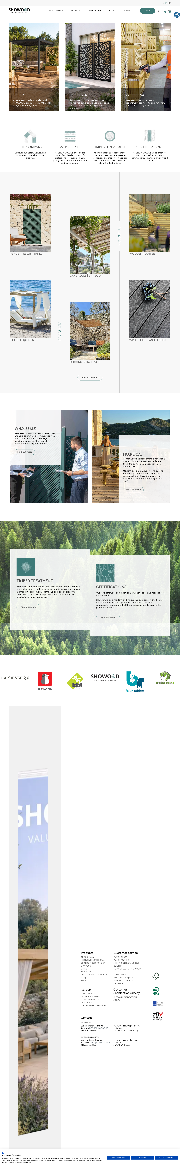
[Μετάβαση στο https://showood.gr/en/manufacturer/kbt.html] (45, 681)
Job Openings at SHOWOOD (94, 1006)
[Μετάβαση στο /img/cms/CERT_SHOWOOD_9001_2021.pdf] (157, 1020)
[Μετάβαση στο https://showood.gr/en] (23, 10)
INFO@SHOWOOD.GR (98, 1028)
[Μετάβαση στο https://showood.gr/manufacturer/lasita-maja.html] (165, 678)
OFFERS (84, 969)
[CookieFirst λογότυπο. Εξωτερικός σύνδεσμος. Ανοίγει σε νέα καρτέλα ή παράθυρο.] (3, 1153)
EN (166, 3)
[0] (163, 9)
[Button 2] (159, 10)
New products (88, 972)
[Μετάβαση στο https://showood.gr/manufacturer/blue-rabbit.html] (105, 681)
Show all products (90, 378)
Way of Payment (121, 960)
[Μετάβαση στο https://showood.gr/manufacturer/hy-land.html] (15, 681)
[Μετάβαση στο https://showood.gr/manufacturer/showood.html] (75, 678)
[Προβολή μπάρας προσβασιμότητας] (177, 15)
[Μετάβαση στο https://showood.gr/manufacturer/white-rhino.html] (135, 677)
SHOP (83, 981)
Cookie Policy (121, 975)
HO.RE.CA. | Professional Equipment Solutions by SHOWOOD (93, 963)
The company (87, 957)
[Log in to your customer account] (163, 3)
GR (169, 3)
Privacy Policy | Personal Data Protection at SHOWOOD (126, 981)
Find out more (24, 452)
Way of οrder (120, 957)
